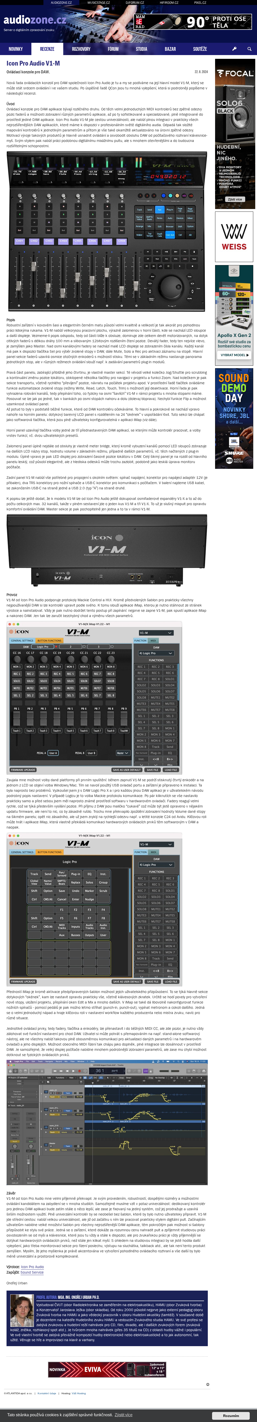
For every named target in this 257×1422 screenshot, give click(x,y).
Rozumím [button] (231, 1416)
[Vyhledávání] (249, 49)
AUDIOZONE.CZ (61, 3)
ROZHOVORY (81, 48)
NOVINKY (16, 48)
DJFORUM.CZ (135, 3)
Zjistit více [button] (124, 1415)
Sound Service (32, 1272)
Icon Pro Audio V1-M (33, 63)
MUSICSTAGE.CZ (99, 3)
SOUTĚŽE (200, 48)
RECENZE (47, 48)
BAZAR (170, 48)
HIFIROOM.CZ (169, 3)
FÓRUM (113, 48)
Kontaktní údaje (47, 1393)
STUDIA (141, 48)
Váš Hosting (79, 1393)
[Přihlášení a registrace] (234, 49)
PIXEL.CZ (200, 3)
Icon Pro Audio (32, 1267)
